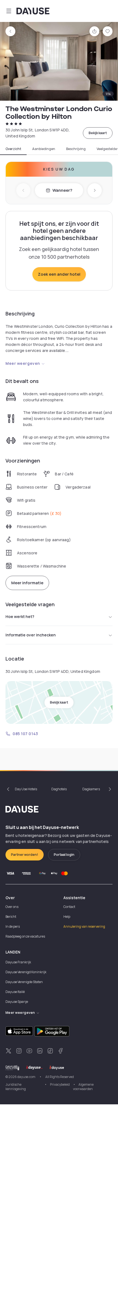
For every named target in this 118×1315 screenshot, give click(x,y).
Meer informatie (27, 583)
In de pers (12, 926)
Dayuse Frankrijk (18, 962)
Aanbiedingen (43, 149)
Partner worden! (24, 854)
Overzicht (13, 149)
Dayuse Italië (15, 991)
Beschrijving (76, 149)
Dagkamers (91, 789)
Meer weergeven (22, 363)
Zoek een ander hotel (59, 274)
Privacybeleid (60, 1084)
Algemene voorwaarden (83, 1086)
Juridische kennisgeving (15, 1086)
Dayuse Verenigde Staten (24, 982)
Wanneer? (62, 190)
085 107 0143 (25, 733)
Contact (69, 906)
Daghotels (59, 789)
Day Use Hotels (26, 789)
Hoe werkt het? (19, 616)
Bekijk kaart (98, 133)
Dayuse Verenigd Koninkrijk (25, 972)
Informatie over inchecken (30, 634)
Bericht (10, 916)
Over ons (11, 906)
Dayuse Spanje (16, 1001)
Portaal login (64, 854)
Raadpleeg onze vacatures (25, 936)
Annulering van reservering (84, 926)
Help (66, 916)
